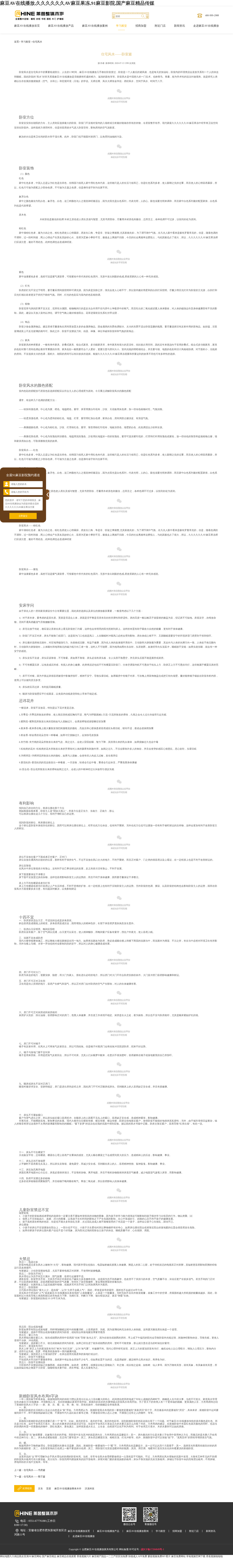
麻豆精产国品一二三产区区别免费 (110, 1556)
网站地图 (5, 1556)
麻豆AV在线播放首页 (27, 25)
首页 (16, 41)
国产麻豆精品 (49, 1556)
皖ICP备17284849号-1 (152, 1549)
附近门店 (160, 25)
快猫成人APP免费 (137, 1556)
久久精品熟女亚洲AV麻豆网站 (25, 1556)
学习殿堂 (121, 25)
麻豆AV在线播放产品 (61, 25)
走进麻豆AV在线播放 (206, 25)
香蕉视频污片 (84, 1556)
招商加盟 (140, 25)
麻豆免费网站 (178, 1556)
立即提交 (23, 516)
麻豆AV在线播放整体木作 (67, 1488)
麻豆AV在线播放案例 (95, 25)
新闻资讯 (179, 25)
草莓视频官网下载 (195, 1556)
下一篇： (29, 1476)
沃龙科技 (89, 1488)
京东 (40, 1488)
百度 (48, 1488)
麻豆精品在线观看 (66, 1556)
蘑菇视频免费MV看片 (159, 1556)
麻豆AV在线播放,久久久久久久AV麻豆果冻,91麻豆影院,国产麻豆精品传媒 (77, 3)
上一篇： (29, 1470)
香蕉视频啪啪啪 (214, 1556)
